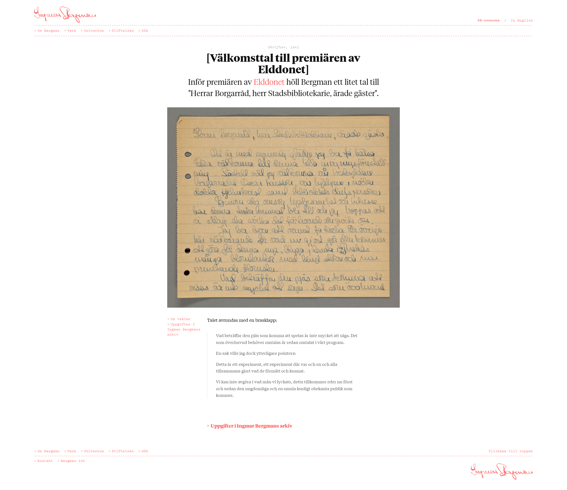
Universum (94, 30)
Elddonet (269, 82)
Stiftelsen (123, 30)
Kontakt (45, 460)
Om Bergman (48, 30)
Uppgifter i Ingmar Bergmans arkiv (183, 329)
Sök (145, 30)
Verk (71, 30)
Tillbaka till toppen (511, 451)
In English (522, 20)
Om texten (180, 318)
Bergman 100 (73, 460)
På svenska (489, 20)
